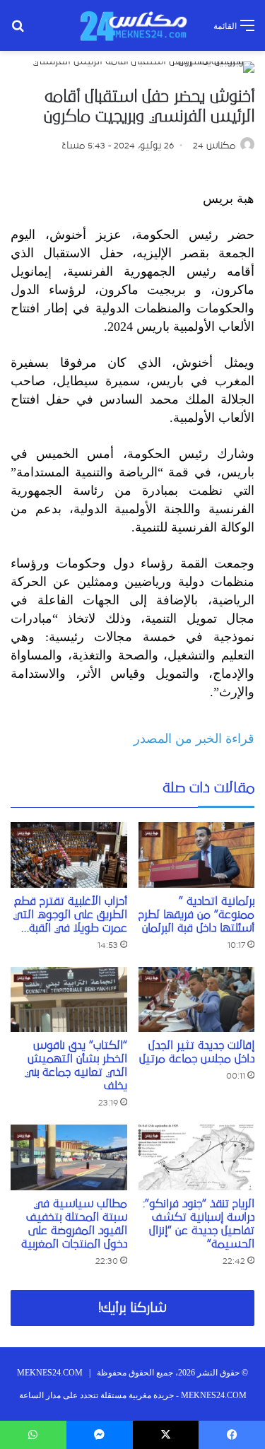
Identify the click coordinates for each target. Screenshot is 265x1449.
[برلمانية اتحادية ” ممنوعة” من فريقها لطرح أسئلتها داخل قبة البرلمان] (197, 855)
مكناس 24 (214, 145)
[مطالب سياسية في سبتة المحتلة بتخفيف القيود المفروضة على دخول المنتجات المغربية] (69, 1157)
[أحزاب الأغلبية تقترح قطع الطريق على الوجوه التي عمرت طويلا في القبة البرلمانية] (69, 855)
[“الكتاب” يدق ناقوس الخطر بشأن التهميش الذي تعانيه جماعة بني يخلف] (69, 1000)
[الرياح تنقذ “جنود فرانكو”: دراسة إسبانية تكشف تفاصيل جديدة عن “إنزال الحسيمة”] (197, 1157)
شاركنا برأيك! (132, 1308)
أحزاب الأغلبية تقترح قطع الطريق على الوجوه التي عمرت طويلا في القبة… (70, 914)
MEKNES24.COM (50, 1373)
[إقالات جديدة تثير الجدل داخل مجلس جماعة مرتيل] (197, 1000)
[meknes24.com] (132, 25)
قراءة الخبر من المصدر (194, 739)
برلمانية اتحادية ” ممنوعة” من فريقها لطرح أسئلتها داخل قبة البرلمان (196, 914)
